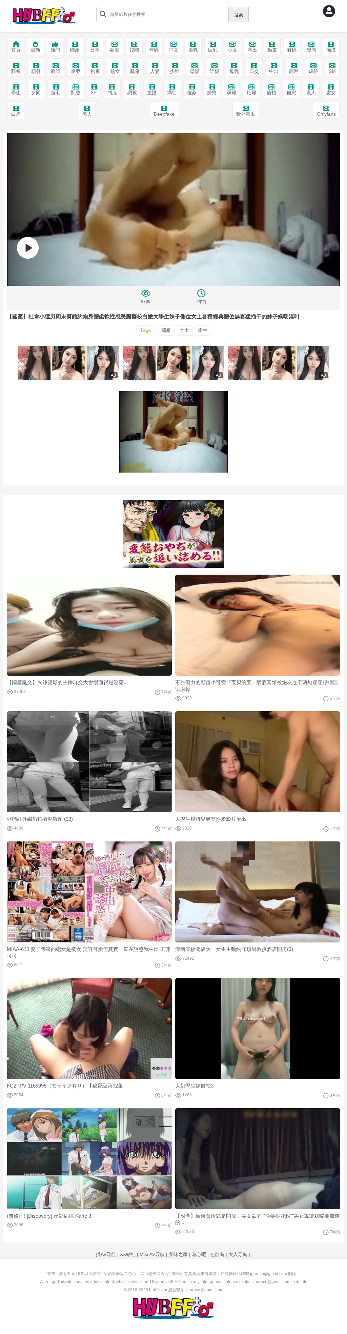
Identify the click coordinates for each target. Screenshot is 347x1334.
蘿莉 (56, 92)
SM (332, 71)
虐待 (313, 71)
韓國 (134, 50)
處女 (331, 92)
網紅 (172, 92)
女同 (36, 92)
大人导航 (237, 1254)
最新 (35, 50)
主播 (152, 92)
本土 (252, 50)
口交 (254, 71)
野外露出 (245, 114)
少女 (232, 50)
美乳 (193, 50)
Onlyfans (326, 114)
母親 (194, 71)
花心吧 (199, 1254)
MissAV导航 (152, 1254)
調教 (132, 92)
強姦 (192, 92)
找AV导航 (106, 1254)
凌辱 (75, 71)
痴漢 (331, 50)
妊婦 (251, 92)
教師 (55, 71)
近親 (214, 71)
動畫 (272, 50)
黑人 (87, 114)
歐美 (114, 50)
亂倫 (135, 71)
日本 (95, 50)
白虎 (16, 114)
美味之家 (178, 1254)
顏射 (36, 71)
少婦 (175, 71)
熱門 (55, 50)
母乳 (234, 71)
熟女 (115, 71)
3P (94, 92)
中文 (173, 50)
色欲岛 (217, 1254)
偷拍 (271, 92)
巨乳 (213, 50)
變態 (311, 50)
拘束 (95, 71)
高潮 (294, 71)
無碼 (154, 50)
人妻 (155, 71)
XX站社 (128, 1254)
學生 (16, 92)
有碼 (292, 50)
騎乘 (16, 71)
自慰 (291, 92)
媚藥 (212, 92)
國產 (75, 50)
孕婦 (231, 92)
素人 (311, 92)
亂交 (75, 92)
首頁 (16, 50)
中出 (274, 71)
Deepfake (164, 114)
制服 (112, 92)
